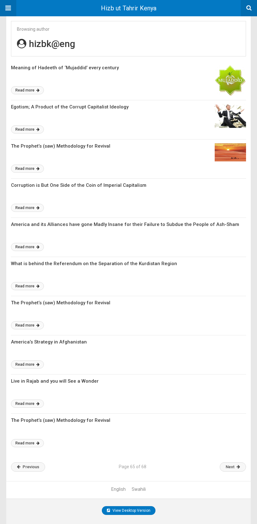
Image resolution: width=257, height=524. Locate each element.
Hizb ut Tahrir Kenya (128, 8)
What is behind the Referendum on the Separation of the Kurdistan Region (94, 263)
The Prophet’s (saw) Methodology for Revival (60, 146)
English (118, 489)
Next (230, 466)
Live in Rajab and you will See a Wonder (55, 381)
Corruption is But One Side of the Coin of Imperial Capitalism (78, 185)
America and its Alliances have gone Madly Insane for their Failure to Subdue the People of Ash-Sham (125, 224)
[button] (8, 8)
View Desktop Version (131, 510)
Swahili (139, 489)
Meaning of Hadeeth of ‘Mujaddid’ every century (65, 68)
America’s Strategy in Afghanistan (49, 342)
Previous (31, 466)
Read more (25, 90)
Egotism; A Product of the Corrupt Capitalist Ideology (69, 107)
